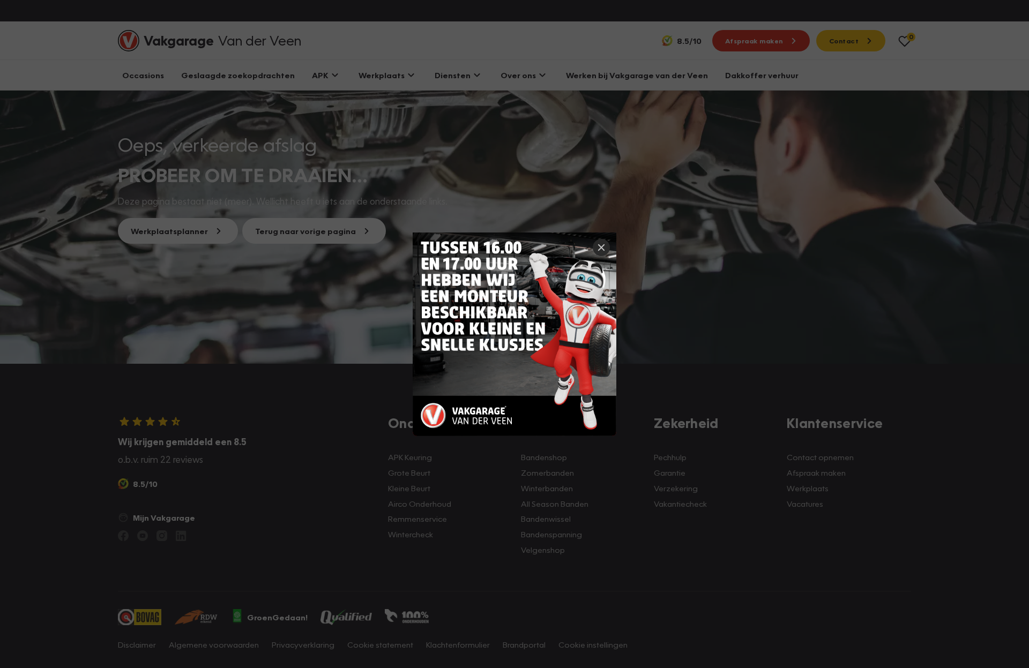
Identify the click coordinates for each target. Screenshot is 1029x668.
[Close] (601, 247)
